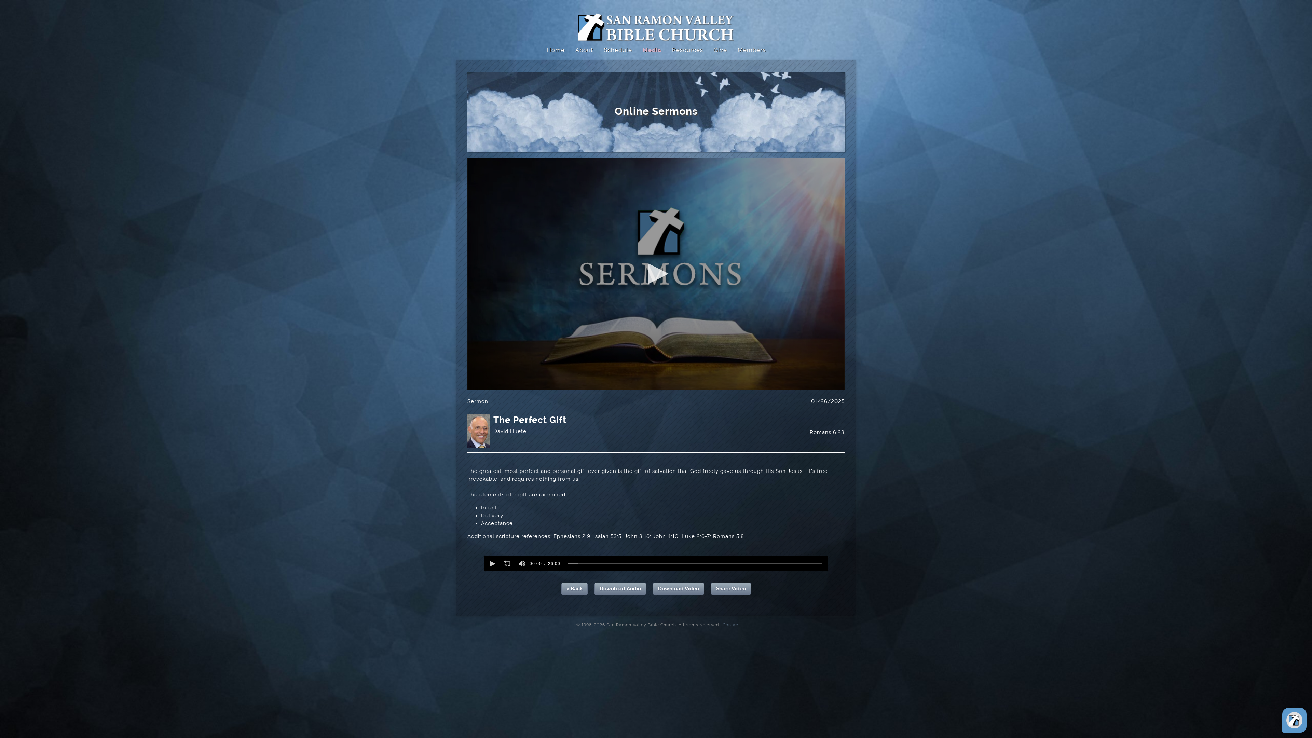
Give (720, 49)
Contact (729, 625)
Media (652, 49)
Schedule (618, 49)
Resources (687, 49)
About (584, 49)
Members (752, 49)
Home (556, 49)
